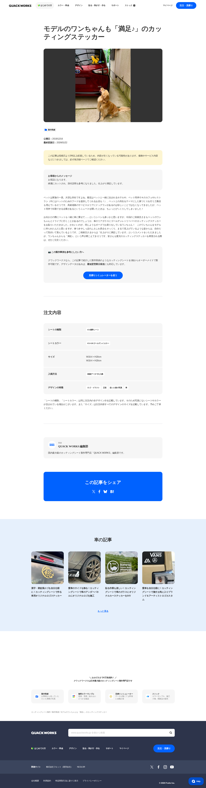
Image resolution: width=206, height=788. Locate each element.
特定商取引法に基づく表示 (66, 781)
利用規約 (47, 781)
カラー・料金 (63, 5)
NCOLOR (81, 767)
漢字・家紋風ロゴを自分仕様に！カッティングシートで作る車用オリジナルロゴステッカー (46, 592)
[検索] (171, 733)
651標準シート (93, 330)
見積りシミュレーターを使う (103, 275)
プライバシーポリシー (92, 781)
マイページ (168, 5)
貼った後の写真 (116, 388)
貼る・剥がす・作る (97, 5)
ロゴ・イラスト (93, 388)
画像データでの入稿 (95, 374)
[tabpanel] (103, 85)
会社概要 (35, 781)
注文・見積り (186, 5)
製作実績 (51, 130)
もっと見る (103, 611)
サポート (115, 5)
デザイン (79, 5)
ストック (128, 5)
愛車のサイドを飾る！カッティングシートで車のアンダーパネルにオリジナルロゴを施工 (83, 592)
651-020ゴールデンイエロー (98, 343)
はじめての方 (46, 5)
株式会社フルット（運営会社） (59, 767)
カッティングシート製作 (41, 712)
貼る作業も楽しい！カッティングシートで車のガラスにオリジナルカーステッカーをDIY (120, 592)
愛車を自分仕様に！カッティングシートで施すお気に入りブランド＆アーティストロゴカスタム (157, 594)
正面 (105, 388)
